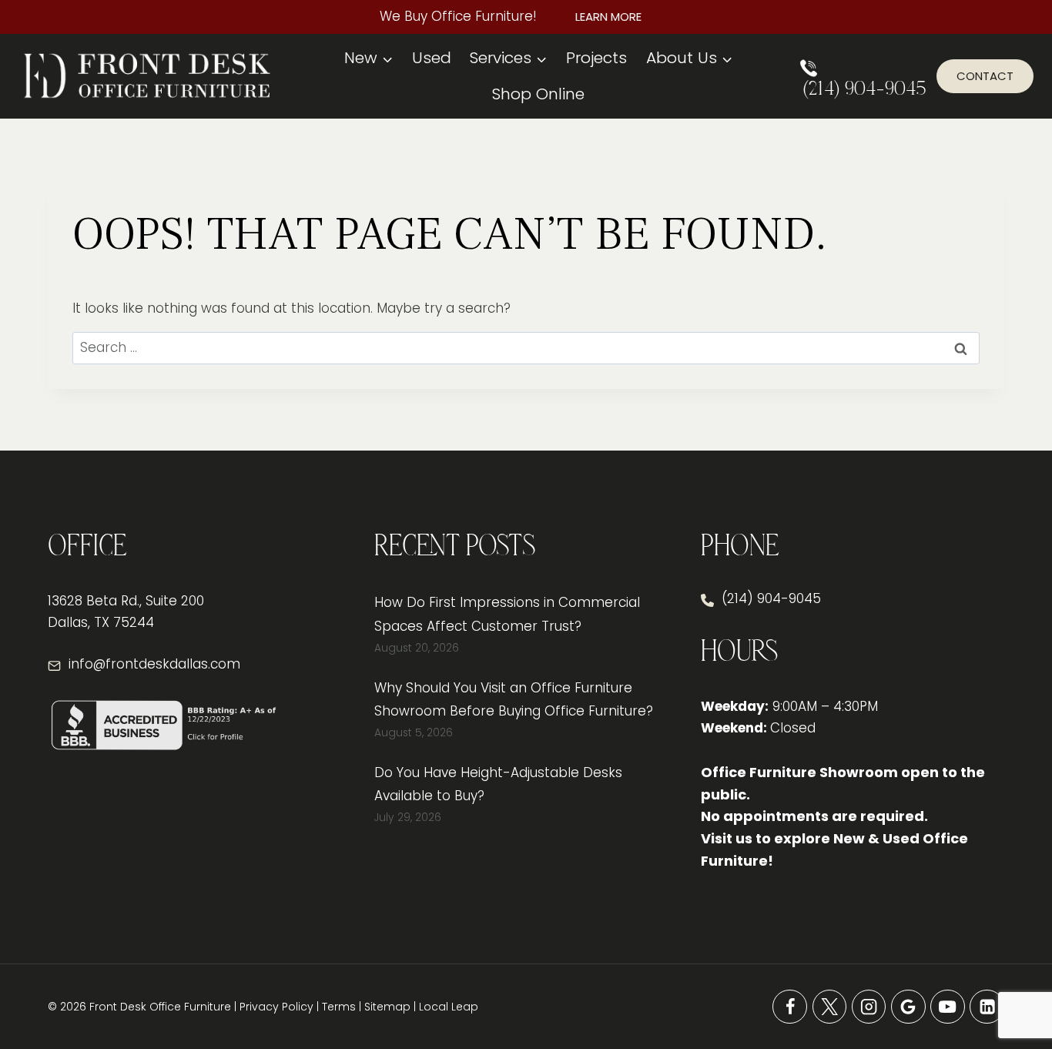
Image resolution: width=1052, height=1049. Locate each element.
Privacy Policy (276, 1006)
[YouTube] (947, 1007)
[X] (829, 1007)
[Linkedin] (987, 1007)
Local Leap (448, 1006)
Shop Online (538, 94)
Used (431, 58)
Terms (339, 1006)
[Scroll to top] (1013, 987)
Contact (985, 76)
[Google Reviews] (908, 1007)
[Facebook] (789, 1007)
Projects (596, 58)
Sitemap (387, 1006)
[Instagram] (869, 1007)
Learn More (608, 16)
